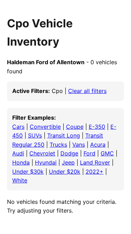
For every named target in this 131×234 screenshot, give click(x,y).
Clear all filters (87, 90)
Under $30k (28, 171)
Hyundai (46, 162)
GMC (107, 153)
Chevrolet (42, 153)
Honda (21, 162)
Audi (18, 153)
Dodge (69, 153)
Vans (78, 144)
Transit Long (63, 135)
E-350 (97, 126)
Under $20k (64, 171)
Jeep (68, 162)
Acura (97, 144)
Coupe (74, 126)
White (19, 180)
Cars (18, 126)
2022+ (94, 171)
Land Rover (95, 162)
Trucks (58, 144)
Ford (89, 153)
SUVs (35, 135)
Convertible (45, 126)
